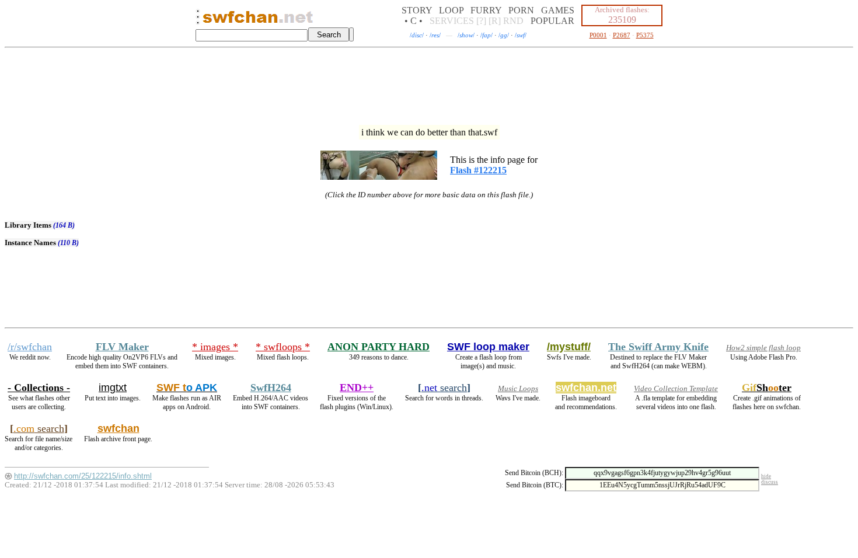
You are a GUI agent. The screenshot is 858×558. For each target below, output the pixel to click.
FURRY (485, 10)
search (444, 387)
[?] (481, 21)
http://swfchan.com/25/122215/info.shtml (83, 476)
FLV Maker (122, 347)
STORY (417, 10)
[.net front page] (198, 20)
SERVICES (452, 21)
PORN (521, 10)
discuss (769, 482)
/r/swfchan (30, 347)
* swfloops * (283, 347)
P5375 (645, 35)
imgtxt (113, 387)
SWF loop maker (488, 347)
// (417, 35)
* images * (215, 347)
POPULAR (552, 21)
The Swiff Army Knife (658, 347)
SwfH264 (270, 387)
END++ (357, 387)
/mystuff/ (569, 347)
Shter (766, 387)
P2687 (621, 35)
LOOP (451, 10)
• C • (413, 21)
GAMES (557, 10)
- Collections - (39, 387)
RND (513, 21)
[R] (495, 21)
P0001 (598, 35)
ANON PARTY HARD (378, 347)
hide (766, 476)
